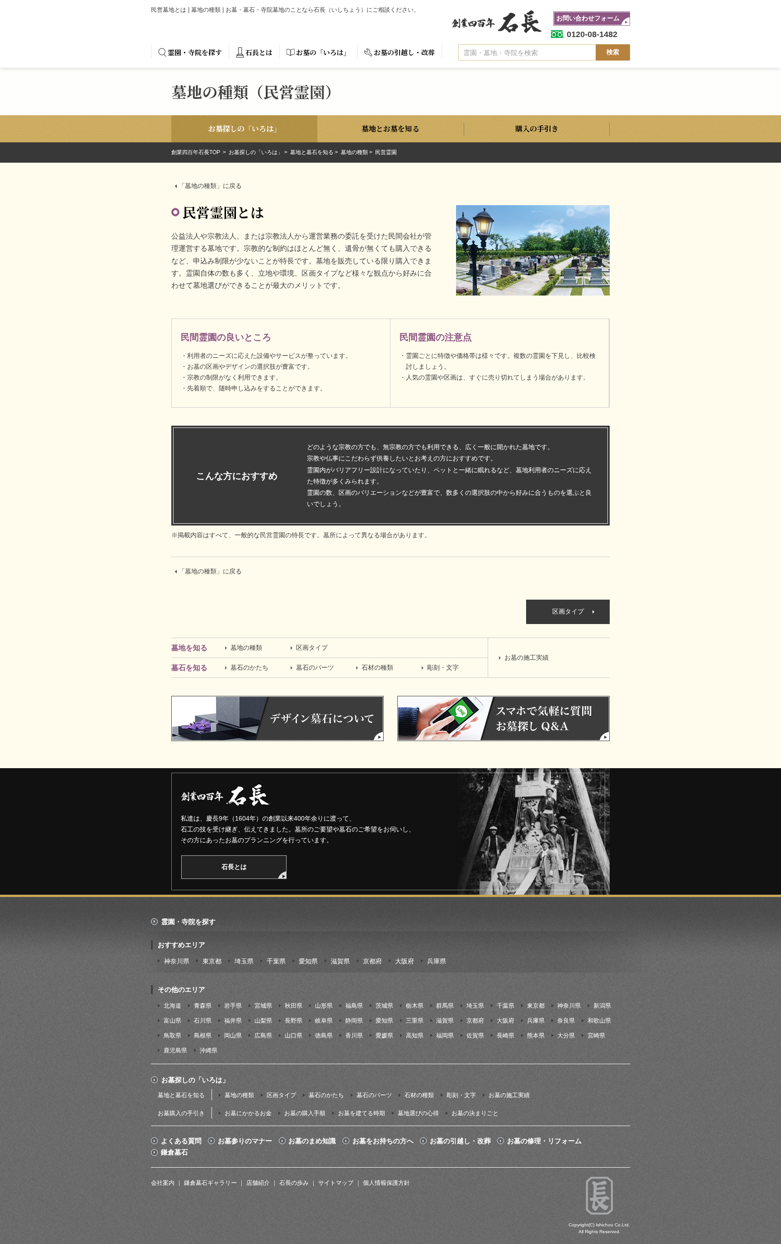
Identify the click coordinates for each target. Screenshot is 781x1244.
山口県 (293, 1035)
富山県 (172, 1020)
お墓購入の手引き (181, 1113)
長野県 (293, 1020)
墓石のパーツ (315, 667)
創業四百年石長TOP (196, 152)
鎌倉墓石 (174, 1152)
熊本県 (536, 1035)
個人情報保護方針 (386, 1182)
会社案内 (162, 1182)
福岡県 (445, 1035)
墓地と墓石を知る (312, 152)
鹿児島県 (175, 1050)
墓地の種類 (354, 152)
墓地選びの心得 (418, 1113)
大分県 (566, 1035)
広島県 (263, 1035)
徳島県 (324, 1035)
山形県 (324, 1005)
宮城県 (263, 1005)
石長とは (259, 52)
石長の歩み (294, 1182)
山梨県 (263, 1020)
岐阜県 (324, 1020)
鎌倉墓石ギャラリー (210, 1182)
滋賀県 (340, 961)
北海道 (172, 1005)
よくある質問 (181, 1141)
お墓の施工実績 (526, 657)
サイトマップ (335, 1182)
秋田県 (293, 1005)
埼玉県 (244, 961)
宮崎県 (596, 1035)
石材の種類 (377, 667)
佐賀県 (475, 1035)
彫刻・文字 (443, 667)
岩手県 (233, 1005)
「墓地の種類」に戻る (210, 185)
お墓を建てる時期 (361, 1113)
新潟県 (602, 1005)
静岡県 (354, 1020)
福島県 (354, 1005)
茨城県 (384, 1005)
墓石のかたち (249, 667)
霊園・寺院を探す (195, 52)
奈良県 (566, 1020)
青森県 (203, 1005)
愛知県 (308, 961)
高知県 (414, 1035)
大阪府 (404, 961)
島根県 (203, 1035)
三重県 (414, 1020)
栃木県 (414, 1005)
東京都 (211, 961)
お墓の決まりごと (475, 1113)
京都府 (372, 961)
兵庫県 (436, 961)
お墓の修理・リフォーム (544, 1141)
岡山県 (233, 1035)
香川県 (354, 1035)
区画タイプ (568, 611)
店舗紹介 (258, 1182)
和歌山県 (599, 1020)
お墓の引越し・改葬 (404, 52)
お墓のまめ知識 (312, 1141)
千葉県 (276, 961)
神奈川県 (176, 961)
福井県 (233, 1020)
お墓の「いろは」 (323, 52)
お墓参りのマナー (245, 1141)
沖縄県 (208, 1050)
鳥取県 (172, 1035)
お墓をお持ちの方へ (383, 1141)
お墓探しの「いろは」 (256, 152)
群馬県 (445, 1005)
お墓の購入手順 (304, 1113)
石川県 (203, 1020)
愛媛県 (384, 1035)
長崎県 (505, 1035)
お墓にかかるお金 (248, 1113)
